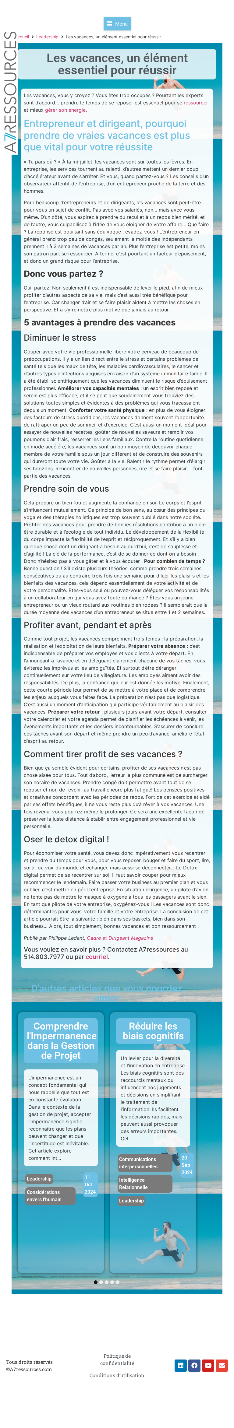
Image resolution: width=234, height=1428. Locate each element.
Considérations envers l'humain (44, 1195)
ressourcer (196, 103)
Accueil (22, 36)
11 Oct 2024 (90, 1184)
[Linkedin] (181, 1366)
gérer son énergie (65, 110)
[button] (117, 23)
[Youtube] (208, 1366)
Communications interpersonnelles (138, 1163)
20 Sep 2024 (187, 1165)
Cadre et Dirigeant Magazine (120, 938)
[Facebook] (194, 1366)
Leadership (47, 36)
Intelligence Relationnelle (133, 1183)
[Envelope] (222, 1366)
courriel (97, 956)
